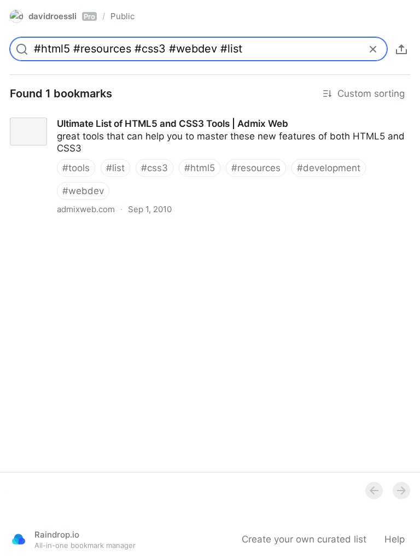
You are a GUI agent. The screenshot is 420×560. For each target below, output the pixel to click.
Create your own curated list (304, 539)
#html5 (199, 167)
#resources (256, 167)
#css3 (154, 167)
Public (122, 16)
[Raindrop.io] (18, 539)
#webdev (83, 190)
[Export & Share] (401, 49)
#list (115, 167)
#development (328, 167)
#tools (76, 167)
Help (394, 539)
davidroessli (61, 16)
